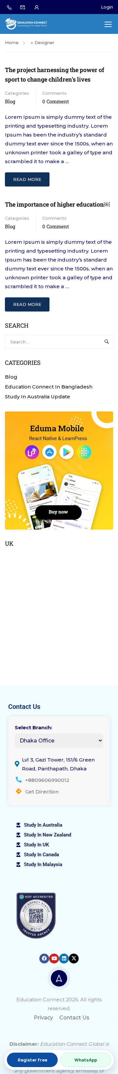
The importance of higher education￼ (57, 204)
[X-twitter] (74, 958)
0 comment (55, 101)
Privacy (43, 1017)
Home (12, 42)
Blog (10, 101)
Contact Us (74, 1017)
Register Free (32, 1060)
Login (107, 7)
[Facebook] (44, 958)
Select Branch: (33, 727)
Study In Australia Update (37, 396)
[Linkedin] (64, 958)
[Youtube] (54, 958)
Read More (28, 177)
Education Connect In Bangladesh (48, 387)
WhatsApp (85, 1060)
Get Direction (42, 791)
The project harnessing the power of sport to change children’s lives (54, 74)
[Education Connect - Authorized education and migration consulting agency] (26, 24)
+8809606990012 (47, 780)
